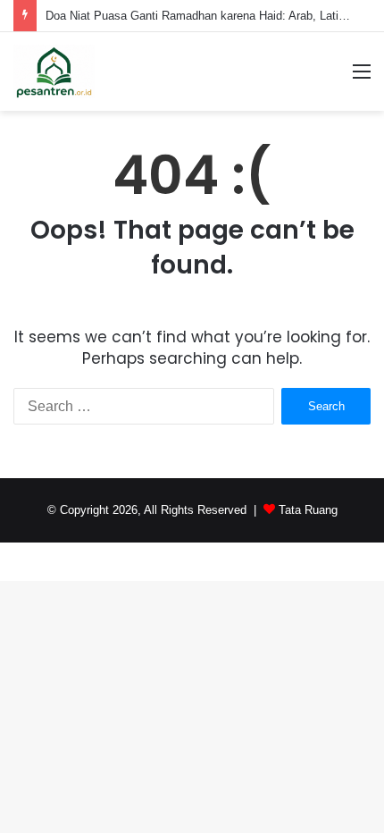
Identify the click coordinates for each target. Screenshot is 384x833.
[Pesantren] (54, 71)
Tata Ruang (308, 510)
